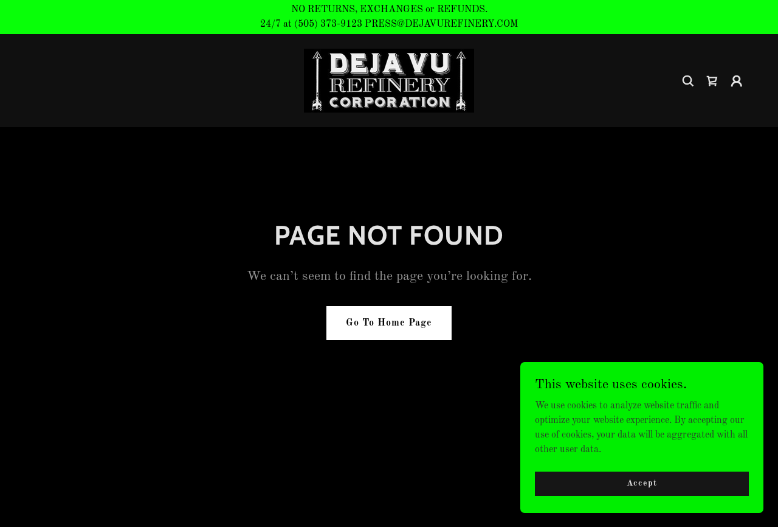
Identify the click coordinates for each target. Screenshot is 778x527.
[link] (389, 80)
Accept (641, 483)
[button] (712, 81)
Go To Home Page (389, 323)
